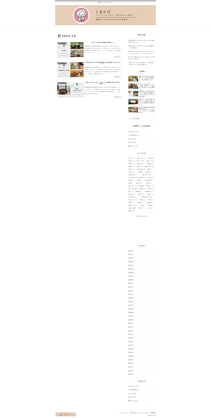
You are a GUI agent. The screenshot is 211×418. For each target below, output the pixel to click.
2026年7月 (130, 254)
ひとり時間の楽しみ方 (133, 135)
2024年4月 (130, 334)
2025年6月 (130, 294)
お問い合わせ (133, 412)
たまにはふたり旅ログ (133, 131)
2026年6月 (130, 258)
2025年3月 (130, 301)
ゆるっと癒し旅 (132, 138)
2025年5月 (130, 298)
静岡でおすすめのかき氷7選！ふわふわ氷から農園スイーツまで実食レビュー (141, 46)
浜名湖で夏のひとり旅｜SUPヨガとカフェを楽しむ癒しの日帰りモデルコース (141, 41)
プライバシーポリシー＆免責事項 (147, 412)
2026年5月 (130, 261)
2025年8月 (130, 287)
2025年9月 (130, 283)
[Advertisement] (142, 229)
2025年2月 (130, 305)
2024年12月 (131, 309)
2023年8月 (130, 363)
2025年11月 (131, 276)
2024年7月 (130, 323)
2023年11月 (131, 352)
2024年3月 (130, 338)
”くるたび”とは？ (123, 412)
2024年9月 (130, 316)
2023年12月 (131, 349)
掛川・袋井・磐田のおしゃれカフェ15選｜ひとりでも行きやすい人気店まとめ (141, 58)
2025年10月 (131, 279)
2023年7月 (130, 367)
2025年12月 (131, 272)
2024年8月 (130, 319)
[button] (153, 119)
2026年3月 (130, 269)
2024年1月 (130, 345)
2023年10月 (131, 356)
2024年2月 (130, 341)
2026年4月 (130, 265)
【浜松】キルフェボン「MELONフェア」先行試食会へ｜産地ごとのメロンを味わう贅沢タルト (141, 63)
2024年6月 (130, 327)
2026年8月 (130, 250)
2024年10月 (131, 312)
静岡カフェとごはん (133, 146)
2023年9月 (130, 359)
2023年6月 (130, 370)
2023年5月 (130, 374)
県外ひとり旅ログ (132, 142)
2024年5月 (130, 330)
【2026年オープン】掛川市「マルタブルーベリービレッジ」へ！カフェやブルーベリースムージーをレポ (141, 52)
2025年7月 (130, 290)
